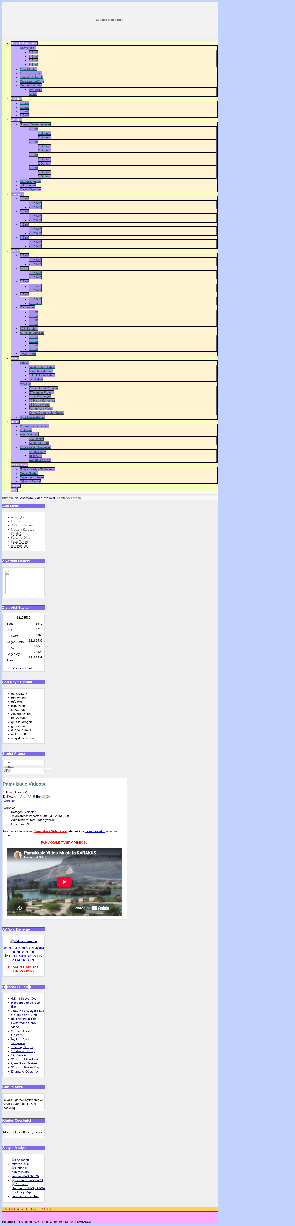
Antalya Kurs (37, 451)
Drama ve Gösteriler (25, 1071)
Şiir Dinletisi (19, 1055)
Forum (15, 521)
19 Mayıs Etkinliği (23, 1051)
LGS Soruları (29, 328)
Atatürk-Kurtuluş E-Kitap (27, 1010)
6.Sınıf (33, 56)
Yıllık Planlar (28, 69)
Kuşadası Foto (39, 442)
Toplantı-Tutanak (31, 77)
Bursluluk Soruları (32, 332)
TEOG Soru (28, 353)
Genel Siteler (29, 473)
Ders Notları (28, 48)
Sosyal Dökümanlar (24, 43)
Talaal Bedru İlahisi (42, 375)
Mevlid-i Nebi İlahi (41, 371)
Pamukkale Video (41, 408)
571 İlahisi (36, 379)
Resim (15, 421)
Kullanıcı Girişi (20, 537)
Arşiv (14, 490)
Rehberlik (35, 89)
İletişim (15, 485)
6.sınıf (24, 268)
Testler (15, 251)
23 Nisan (26, 430)
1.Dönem (44, 133)
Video (15, 358)
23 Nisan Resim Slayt (25, 1067)
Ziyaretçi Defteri (22, 525)
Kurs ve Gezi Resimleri (35, 447)
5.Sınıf (33, 52)
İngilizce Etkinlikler (23, 1018)
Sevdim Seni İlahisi (42, 367)
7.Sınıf (33, 60)
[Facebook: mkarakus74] (28, 1164)
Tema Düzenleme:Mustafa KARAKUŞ (65, 1221)
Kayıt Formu (19, 541)
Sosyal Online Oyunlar (35, 124)
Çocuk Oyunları (30, 189)
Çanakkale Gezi (40, 459)
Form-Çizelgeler (31, 73)
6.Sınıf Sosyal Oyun (24, 998)
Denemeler (27, 307)
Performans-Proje (32, 81)
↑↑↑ (4, 1218)
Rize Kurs (35, 455)
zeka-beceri (28, 185)
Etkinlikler (17, 194)
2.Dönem (44, 137)
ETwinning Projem (41, 392)
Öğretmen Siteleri (32, 477)
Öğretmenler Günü (24, 1014)
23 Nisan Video (39, 404)
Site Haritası (19, 545)
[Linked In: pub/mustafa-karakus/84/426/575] (28, 1176)
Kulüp (33, 93)
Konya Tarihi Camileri (43, 388)
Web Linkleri (19, 464)
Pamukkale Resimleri (34, 426)
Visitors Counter (24, 668)
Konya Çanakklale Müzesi (46, 412)
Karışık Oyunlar (30, 181)
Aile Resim (36, 438)
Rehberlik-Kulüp (31, 85)
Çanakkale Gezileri (24, 1063)
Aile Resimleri (29, 434)
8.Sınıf (33, 64)
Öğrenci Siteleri (30, 481)
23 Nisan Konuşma (42, 400)
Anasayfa (26, 498)
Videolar (25, 384)
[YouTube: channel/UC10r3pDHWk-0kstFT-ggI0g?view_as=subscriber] (28, 1196)
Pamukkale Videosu (25, 784)
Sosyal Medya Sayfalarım (37, 469)
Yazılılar (16, 98)
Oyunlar (16, 119)
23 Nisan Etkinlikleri (24, 1059)
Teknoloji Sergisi (22, 1047)
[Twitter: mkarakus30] (27, 1180)
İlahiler (24, 363)
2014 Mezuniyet (40, 396)
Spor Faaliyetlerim (32, 417)
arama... (8, 762)
